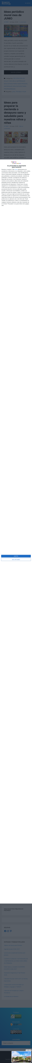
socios (16, 169)
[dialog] (16, 531)
